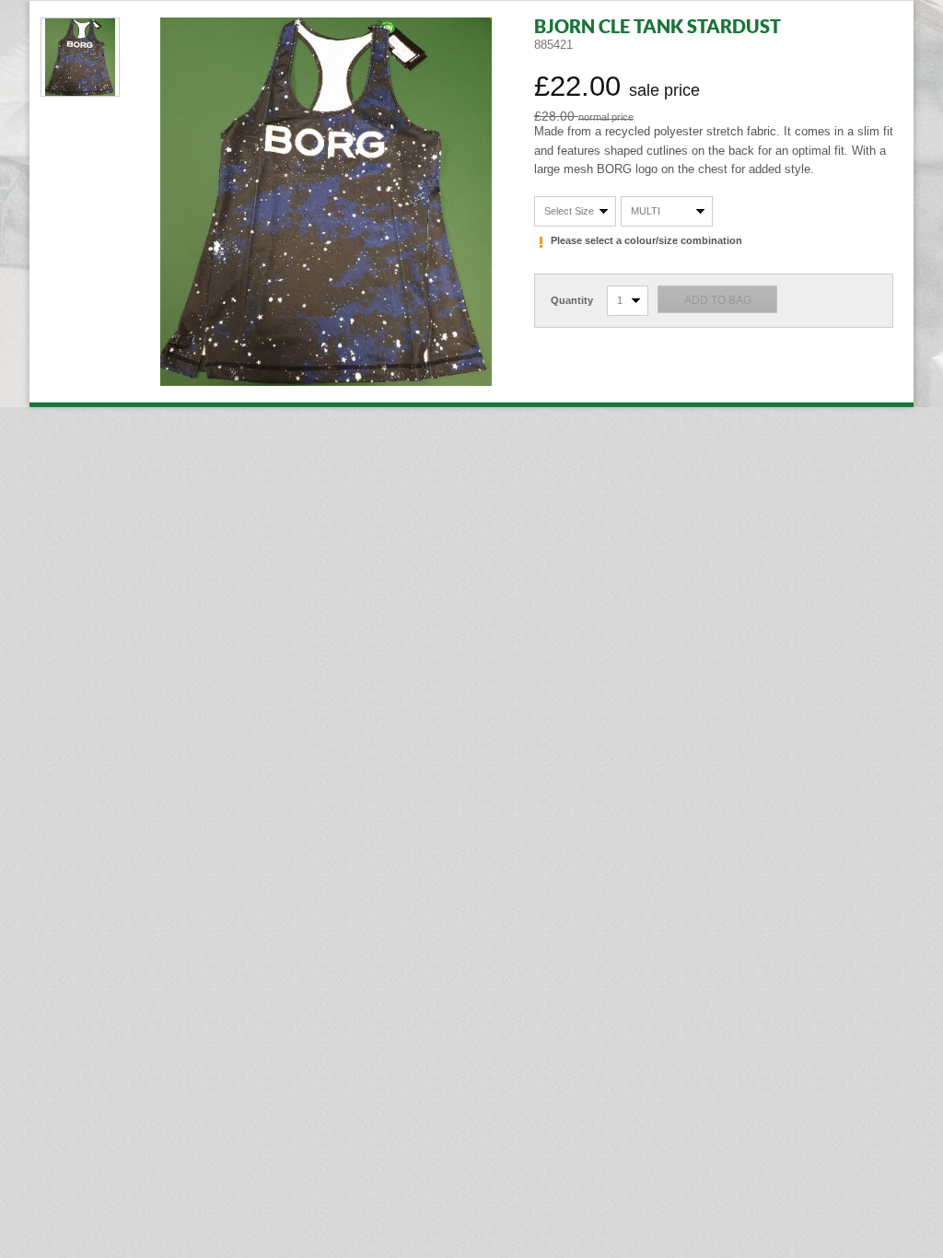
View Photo (80, 57)
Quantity (572, 300)
